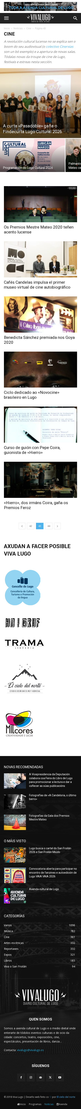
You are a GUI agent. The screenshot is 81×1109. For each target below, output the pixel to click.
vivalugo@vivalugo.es (30, 1050)
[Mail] (40, 1077)
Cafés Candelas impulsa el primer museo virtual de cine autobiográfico (37, 285)
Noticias (18, 28)
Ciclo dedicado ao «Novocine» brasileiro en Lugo (31, 395)
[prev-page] (22, 526)
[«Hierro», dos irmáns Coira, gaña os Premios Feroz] (40, 480)
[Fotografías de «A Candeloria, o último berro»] (15, 802)
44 (48, 526)
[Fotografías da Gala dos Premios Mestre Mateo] (15, 822)
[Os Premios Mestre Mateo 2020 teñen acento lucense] (40, 204)
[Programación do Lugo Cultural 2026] (32, 163)
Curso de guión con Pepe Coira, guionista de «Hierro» (32, 450)
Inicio (7, 28)
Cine (28, 28)
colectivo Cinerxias (59, 46)
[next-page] (57, 526)
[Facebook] (21, 1077)
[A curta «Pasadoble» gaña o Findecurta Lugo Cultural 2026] (40, 103)
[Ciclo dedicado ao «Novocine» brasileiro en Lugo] (40, 370)
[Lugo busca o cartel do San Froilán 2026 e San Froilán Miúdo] (15, 855)
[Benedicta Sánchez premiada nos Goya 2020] (40, 314)
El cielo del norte (66, 1097)
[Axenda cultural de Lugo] (15, 895)
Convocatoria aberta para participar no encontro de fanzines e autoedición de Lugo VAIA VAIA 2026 (53, 872)
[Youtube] (60, 1077)
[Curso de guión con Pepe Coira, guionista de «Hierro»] (40, 425)
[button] (6, 18)
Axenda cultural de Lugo (44, 889)
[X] (50, 1077)
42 (30, 526)
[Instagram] (31, 1077)
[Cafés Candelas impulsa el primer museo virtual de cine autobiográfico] (40, 259)
